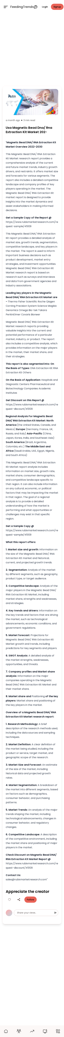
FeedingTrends (22, 7)
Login (45, 6)
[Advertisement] (32, 49)
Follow (30, 899)
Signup (57, 6)
